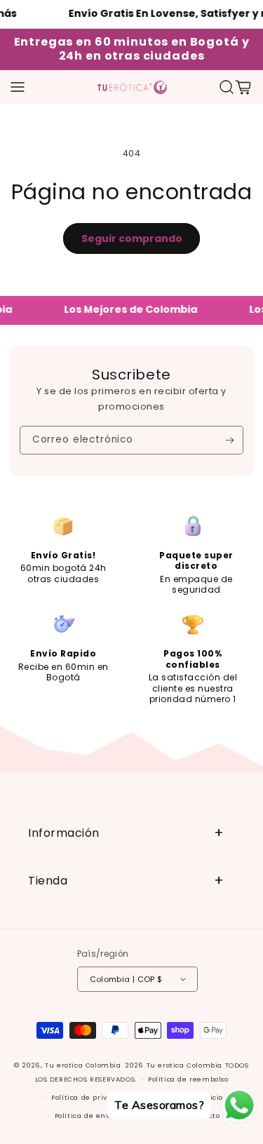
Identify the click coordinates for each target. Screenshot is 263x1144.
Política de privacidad (91, 1097)
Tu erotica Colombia (83, 1065)
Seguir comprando (131, 238)
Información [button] (64, 833)
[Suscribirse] (230, 440)
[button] (17, 87)
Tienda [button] (47, 881)
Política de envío (85, 1115)
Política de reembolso (188, 1079)
